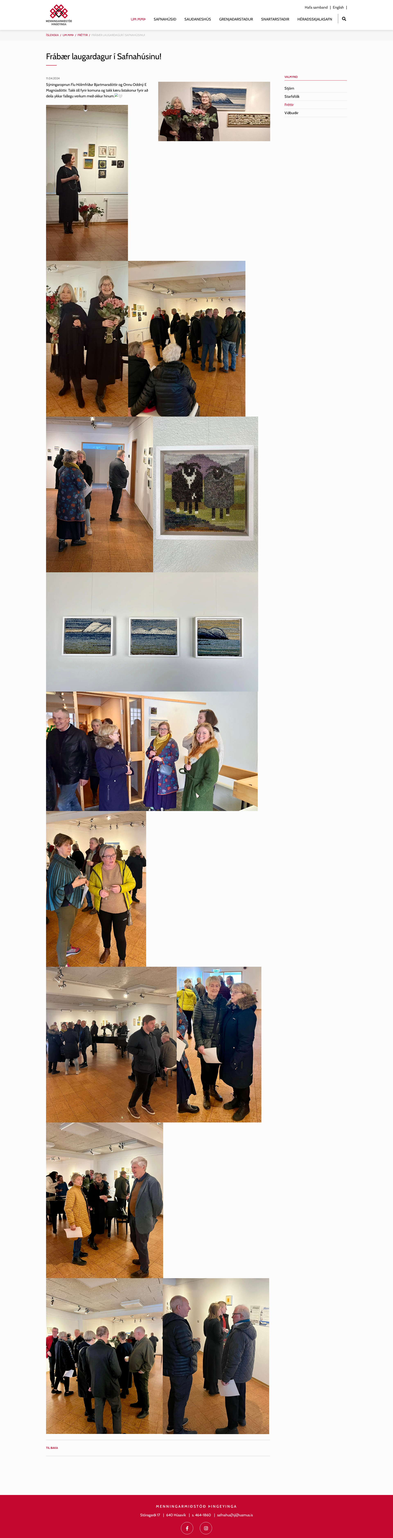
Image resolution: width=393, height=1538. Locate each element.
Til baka (52, 1448)
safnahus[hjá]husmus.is (235, 1515)
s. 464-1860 (201, 1515)
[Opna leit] (344, 18)
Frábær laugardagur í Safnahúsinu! (118, 35)
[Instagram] (206, 1528)
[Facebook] (187, 1528)
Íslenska (52, 35)
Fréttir (83, 35)
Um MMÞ (68, 35)
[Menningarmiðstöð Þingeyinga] (61, 15)
